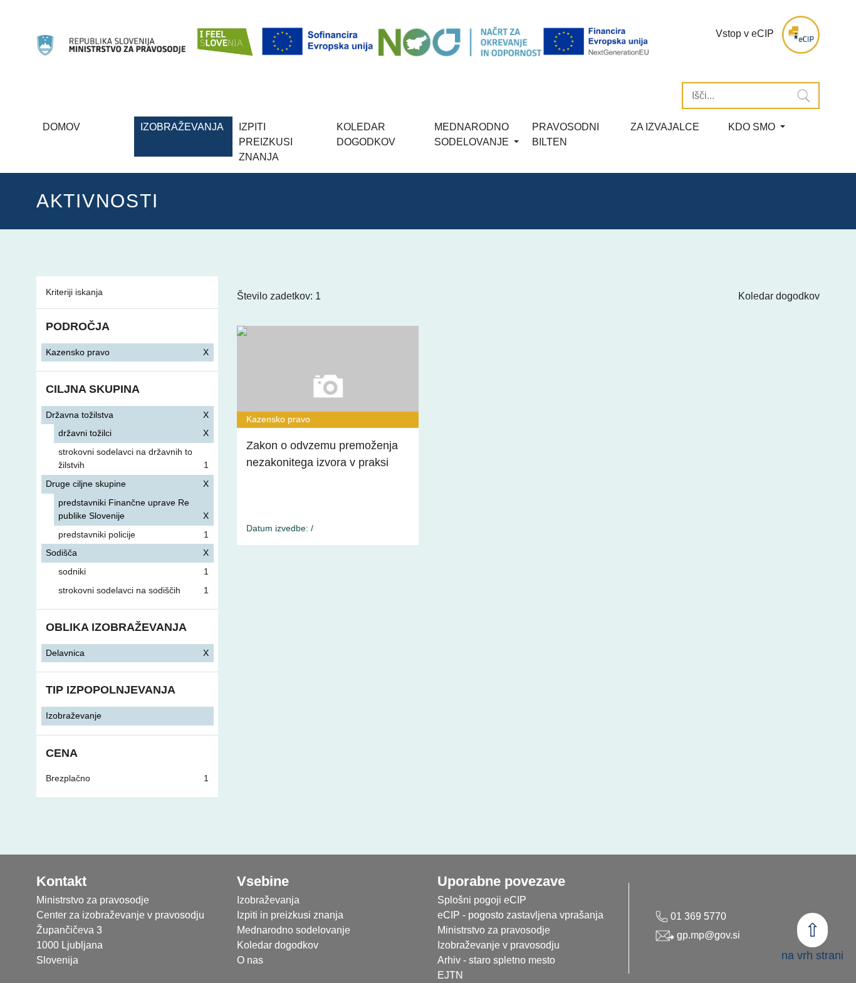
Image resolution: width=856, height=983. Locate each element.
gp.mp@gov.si (707, 935)
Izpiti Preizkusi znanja (266, 142)
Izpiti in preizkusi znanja (290, 915)
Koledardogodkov (366, 134)
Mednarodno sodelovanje (293, 930)
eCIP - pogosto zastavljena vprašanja (520, 915)
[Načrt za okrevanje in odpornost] (459, 41)
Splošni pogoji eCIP (481, 900)
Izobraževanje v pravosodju (498, 945)
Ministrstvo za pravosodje (493, 930)
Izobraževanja (182, 127)
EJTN (450, 975)
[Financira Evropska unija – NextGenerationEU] (596, 41)
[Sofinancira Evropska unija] (319, 41)
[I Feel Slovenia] (224, 35)
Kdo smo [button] (753, 127)
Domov (61, 127)
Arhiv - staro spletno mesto (496, 960)
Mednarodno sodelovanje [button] (472, 134)
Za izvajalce (664, 127)
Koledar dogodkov (779, 296)
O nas (250, 960)
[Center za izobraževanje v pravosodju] (112, 35)
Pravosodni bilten (565, 134)
